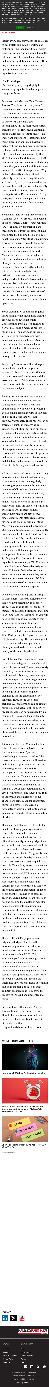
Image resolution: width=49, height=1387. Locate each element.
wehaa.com (28, 1382)
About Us (6, 1352)
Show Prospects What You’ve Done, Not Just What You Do (24, 1146)
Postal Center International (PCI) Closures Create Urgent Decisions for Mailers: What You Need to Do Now (22, 1109)
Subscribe (24, 1349)
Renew (23, 1359)
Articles (26, 1041)
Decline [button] (30, 27)
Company (6, 1344)
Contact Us (7, 1362)
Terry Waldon (9, 33)
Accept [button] (20, 27)
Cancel (23, 1362)
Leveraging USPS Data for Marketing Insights (23, 1073)
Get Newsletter (26, 1352)
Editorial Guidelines (10, 1356)
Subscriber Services (27, 1344)
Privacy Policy (28, 14)
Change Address (27, 1356)
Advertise (6, 1349)
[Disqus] (25, 1192)
